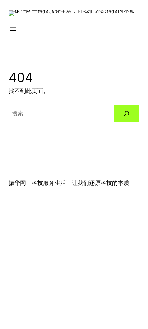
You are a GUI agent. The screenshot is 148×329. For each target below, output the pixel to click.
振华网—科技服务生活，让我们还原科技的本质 (69, 182)
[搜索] (126, 114)
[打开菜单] (13, 29)
